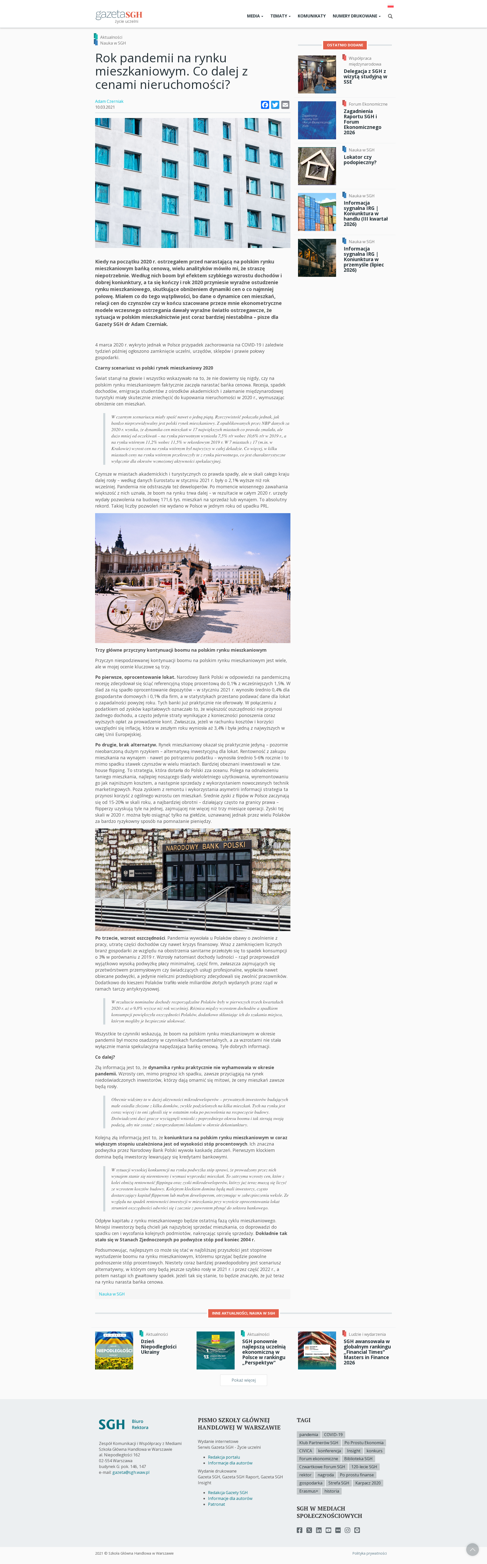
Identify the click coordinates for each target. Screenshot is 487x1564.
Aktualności (111, 37)
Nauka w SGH (113, 43)
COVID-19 (333, 1434)
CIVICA (305, 1451)
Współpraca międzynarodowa (365, 61)
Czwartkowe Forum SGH (322, 1467)
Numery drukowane (355, 16)
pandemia (308, 1434)
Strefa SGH (338, 1483)
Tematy (279, 16)
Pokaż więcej (244, 1380)
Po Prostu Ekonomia (364, 1442)
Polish (391, 5)
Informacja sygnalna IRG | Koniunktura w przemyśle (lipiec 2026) (364, 259)
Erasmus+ (308, 1491)
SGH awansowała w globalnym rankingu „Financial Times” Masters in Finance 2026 (367, 1352)
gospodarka (310, 1483)
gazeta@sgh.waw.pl (130, 1472)
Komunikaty (312, 16)
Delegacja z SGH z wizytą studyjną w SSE (365, 76)
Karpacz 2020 (368, 1483)
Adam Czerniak (109, 101)
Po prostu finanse (357, 1475)
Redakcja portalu (224, 1457)
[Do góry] (472, 1549)
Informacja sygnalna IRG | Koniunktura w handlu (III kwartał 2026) (366, 213)
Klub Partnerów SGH (318, 1442)
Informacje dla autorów (230, 1463)
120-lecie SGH (364, 1467)
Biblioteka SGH (358, 1458)
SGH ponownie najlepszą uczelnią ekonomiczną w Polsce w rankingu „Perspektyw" (264, 1352)
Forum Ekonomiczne (368, 104)
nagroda (326, 1475)
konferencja (329, 1451)
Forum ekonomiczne (318, 1458)
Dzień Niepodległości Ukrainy (159, 1346)
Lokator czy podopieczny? (360, 159)
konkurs (374, 1451)
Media (254, 16)
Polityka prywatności (369, 1553)
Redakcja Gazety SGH (228, 1492)
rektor (305, 1475)
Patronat (216, 1504)
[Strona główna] (119, 14)
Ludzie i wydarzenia (367, 1334)
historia (331, 1491)
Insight (353, 1451)
